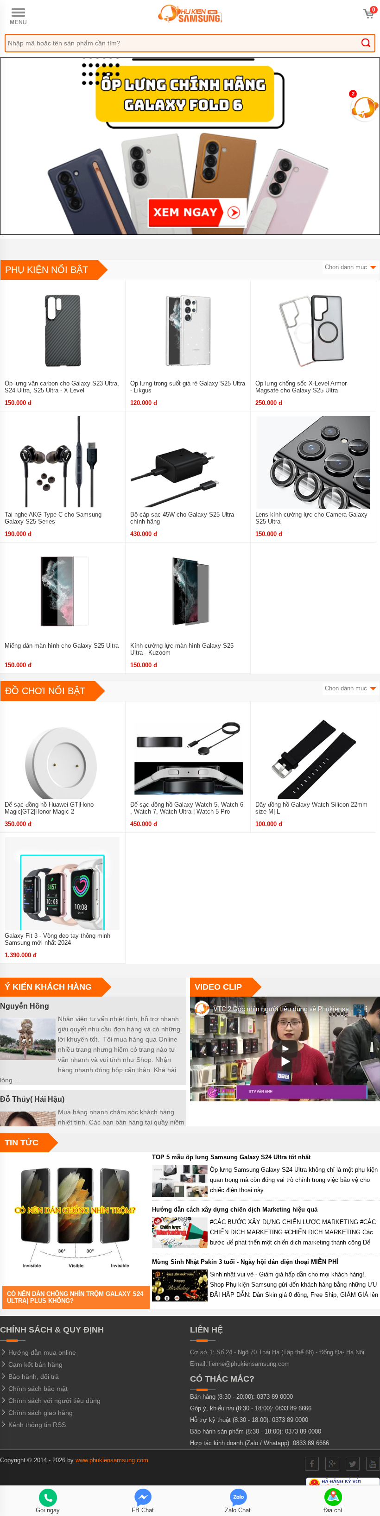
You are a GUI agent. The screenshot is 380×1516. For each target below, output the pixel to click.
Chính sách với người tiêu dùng (53, 1400)
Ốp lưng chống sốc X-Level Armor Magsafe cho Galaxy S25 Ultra (301, 387)
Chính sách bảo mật (37, 1388)
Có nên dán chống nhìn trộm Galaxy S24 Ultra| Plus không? (75, 1297)
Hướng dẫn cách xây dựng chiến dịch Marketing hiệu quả (234, 1209)
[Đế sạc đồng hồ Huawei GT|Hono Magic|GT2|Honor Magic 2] (62, 759)
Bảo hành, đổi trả (32, 1376)
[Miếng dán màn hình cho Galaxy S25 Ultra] (62, 600)
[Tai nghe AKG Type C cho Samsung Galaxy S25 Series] (62, 469)
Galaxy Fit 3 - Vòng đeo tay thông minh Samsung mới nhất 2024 (57, 939)
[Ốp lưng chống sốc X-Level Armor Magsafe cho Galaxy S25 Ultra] (313, 338)
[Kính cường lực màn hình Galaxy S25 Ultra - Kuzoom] (188, 600)
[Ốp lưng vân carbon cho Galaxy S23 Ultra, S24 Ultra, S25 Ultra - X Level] (62, 338)
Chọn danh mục (347, 267)
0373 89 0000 (275, 1396)
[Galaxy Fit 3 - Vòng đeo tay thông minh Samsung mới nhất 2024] (62, 890)
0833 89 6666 (293, 1408)
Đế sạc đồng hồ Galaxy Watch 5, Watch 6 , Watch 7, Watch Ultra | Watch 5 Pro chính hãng (186, 811)
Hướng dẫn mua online (41, 1352)
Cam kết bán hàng (34, 1364)
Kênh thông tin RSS (36, 1424)
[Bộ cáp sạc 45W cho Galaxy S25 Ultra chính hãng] (188, 469)
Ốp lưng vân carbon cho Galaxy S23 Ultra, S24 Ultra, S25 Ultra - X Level (62, 387)
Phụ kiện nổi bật (46, 270)
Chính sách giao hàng (39, 1412)
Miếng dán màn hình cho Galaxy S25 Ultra (62, 645)
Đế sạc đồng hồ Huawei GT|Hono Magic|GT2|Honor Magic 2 (49, 808)
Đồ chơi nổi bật (45, 691)
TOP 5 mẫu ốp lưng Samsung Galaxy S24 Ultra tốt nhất (231, 1157)
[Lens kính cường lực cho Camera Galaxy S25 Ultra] (313, 469)
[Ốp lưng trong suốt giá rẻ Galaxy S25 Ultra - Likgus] (188, 338)
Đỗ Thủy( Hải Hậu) (32, 1099)
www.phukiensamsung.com (112, 1460)
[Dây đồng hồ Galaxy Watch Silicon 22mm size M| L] (313, 759)
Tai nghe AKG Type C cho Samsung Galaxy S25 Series (53, 518)
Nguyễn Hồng (24, 1006)
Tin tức (21, 1142)
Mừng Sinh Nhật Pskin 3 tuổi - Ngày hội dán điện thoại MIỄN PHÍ (245, 1261)
